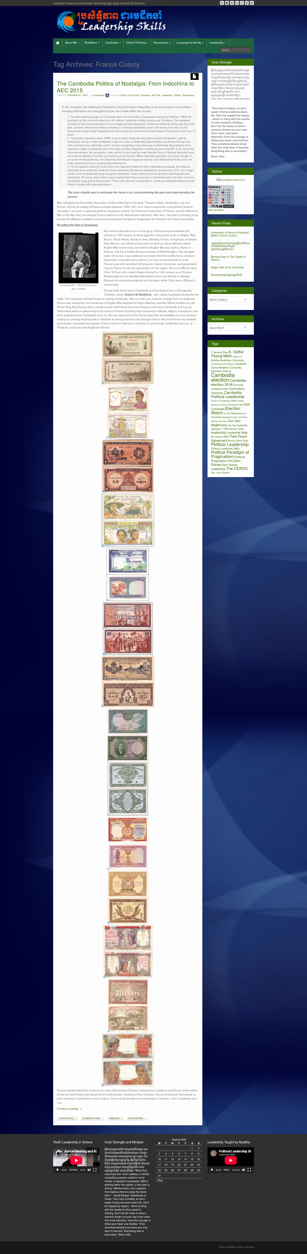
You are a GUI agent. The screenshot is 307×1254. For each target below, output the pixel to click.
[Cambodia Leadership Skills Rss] (222, 3)
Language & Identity (189, 42)
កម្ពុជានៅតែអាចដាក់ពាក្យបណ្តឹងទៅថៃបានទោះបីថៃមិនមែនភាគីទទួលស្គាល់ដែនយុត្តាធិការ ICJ (230, 246)
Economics (134, 95)
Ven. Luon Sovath (220, 472)
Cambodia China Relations (228, 365)
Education (146, 95)
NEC (226, 436)
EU (225, 413)
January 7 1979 (220, 429)
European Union (230, 417)
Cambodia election (223, 377)
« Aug (159, 1180)
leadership (114, 1118)
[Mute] (89, 1170)
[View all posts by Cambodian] (107, 95)
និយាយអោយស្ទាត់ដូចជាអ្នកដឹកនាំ (226, 275)
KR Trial (156, 95)
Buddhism (91, 42)
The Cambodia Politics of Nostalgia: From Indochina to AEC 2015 (125, 86)
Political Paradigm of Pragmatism (230, 454)
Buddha (215, 360)
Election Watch (225, 410)
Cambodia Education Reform (226, 369)
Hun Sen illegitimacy (226, 422)
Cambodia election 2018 (228, 382)
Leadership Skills (237, 432)
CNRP (234, 400)
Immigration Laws (91, 1118)
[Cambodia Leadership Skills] (110, 21)
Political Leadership (230, 444)
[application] (76, 1160)
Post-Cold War (135, 1118)
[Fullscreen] (95, 1170)
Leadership (216, 42)
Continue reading (69, 1108)
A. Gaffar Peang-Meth (227, 353)
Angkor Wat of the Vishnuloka (227, 267)
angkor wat (237, 356)
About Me (71, 42)
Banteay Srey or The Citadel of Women (228, 258)
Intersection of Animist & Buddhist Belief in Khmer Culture (230, 234)
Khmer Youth (236, 429)
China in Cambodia (220, 400)
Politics (177, 95)
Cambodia (112, 42)
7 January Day (219, 352)
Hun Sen (223, 421)
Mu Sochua (217, 436)
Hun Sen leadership (237, 425)
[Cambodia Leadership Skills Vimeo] (247, 3)
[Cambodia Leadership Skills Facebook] (242, 3)
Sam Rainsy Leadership (224, 466)
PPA (230, 461)
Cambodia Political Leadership (227, 394)
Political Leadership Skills (225, 448)
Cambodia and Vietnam (222, 363)
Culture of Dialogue (228, 404)
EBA (241, 404)
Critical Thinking (136, 42)
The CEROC (237, 468)
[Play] (58, 1170)
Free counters (215, 210)
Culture (123, 95)
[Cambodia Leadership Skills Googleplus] (237, 3)
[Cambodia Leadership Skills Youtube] (232, 3)
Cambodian (99, 95)
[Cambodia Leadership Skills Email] (227, 3)
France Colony (66, 1118)
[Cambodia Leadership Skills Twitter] (252, 3)
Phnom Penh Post (238, 440)
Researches (161, 42)
